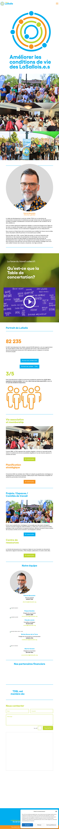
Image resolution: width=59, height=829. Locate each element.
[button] (56, 811)
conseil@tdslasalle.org (29, 625)
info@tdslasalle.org (17, 820)
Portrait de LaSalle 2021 (29, 360)
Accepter (27, 825)
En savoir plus (29, 459)
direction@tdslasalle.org (29, 601)
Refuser (39, 825)
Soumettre (48, 728)
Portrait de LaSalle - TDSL (29, 366)
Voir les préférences (51, 825)
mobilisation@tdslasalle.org (29, 639)
